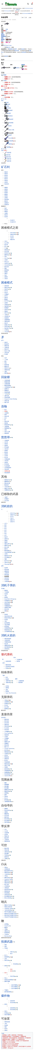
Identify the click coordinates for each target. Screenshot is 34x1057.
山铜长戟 (6, 347)
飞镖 (3, 675)
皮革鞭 (6, 924)
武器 (7, 29)
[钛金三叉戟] (6, 129)
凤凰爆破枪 (7, 604)
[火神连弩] (6, 141)
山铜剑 (6, 213)
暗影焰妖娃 (7, 752)
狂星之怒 (6, 326)
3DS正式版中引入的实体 (25, 1046)
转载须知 (18, 9)
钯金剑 (6, 209)
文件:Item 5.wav (8, 45)
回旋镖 (5, 377)
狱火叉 (6, 798)
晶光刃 (6, 292)
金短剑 (6, 182)
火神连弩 (11, 141)
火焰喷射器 (21, 680)
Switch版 (4, 86)
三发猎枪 (6, 592)
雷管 (5, 1011)
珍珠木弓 (12, 521)
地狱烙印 (6, 306)
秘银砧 (25, 66)
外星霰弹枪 (7, 628)
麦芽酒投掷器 (7, 991)
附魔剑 (6, 271)
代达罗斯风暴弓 (8, 552)
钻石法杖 (6, 729)
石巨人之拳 (7, 431)
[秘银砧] (23, 66)
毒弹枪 (6, 708)
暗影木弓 (12, 520)
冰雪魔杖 (6, 738)
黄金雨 (6, 740)
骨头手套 (12, 976)
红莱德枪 (6, 600)
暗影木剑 (12, 239)
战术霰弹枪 (7, 623)
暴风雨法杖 (7, 891)
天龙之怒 (6, 486)
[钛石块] (5, 106)
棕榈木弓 (12, 515)
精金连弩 (16, 50)
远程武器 (8, 154)
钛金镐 (9, 113)
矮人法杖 (6, 884)
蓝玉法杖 (6, 722)
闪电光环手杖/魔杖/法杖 (10, 917)
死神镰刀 (6, 307)
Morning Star (7, 936)
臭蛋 (5, 946)
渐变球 (6, 462)
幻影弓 (6, 562)
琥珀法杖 (6, 726)
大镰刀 (6, 497)
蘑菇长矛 (6, 366)
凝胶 (16, 679)
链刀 (5, 409)
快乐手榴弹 (14, 988)
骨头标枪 (15, 964)
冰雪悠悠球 (7, 459)
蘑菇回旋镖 (7, 385)
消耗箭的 (7, 506)
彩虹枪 (6, 796)
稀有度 (3, 39)
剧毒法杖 (6, 758)
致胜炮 (6, 423)
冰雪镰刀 (6, 294)
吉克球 (6, 455)
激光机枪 (6, 769)
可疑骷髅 (8, 147)
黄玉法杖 (6, 721)
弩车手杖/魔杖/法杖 (9, 911)
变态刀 (6, 313)
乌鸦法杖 (6, 887)
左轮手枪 (6, 602)
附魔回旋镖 (7, 382)
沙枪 (7, 689)
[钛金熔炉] (6, 110)
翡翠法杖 (6, 724)
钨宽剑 (6, 196)
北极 (5, 371)
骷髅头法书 (7, 741)
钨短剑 (6, 180)
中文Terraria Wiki (7, 10)
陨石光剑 (6, 266)
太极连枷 (6, 426)
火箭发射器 (7, 640)
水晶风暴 (6, 832)
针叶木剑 (12, 232)
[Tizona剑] (6, 138)
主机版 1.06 (7, 82)
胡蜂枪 (6, 812)
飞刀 (5, 393)
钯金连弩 (6, 569)
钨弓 (5, 533)
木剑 (5, 241)
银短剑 (6, 178)
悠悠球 (5, 437)
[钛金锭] (14, 67)
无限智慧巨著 (7, 801)
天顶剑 (6, 330)
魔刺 (5, 782)
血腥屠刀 (6, 202)
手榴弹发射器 (7, 642)
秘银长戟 (6, 345)
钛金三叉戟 (11, 129)
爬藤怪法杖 (7, 789)
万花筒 (6, 934)
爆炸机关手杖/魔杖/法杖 (10, 913)
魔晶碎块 (6, 791)
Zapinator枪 (7, 775)
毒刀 (11, 953)
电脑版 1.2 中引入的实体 (8, 1040)
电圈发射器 (7, 645)
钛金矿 (7, 102)
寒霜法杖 (6, 757)
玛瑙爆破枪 (7, 605)
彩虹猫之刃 (7, 328)
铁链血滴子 (7, 424)
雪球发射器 (7, 1021)
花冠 (5, 429)
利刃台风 (6, 815)
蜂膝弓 (6, 545)
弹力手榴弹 (14, 986)
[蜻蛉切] (6, 144)
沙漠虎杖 (6, 886)
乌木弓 (12, 518)
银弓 (5, 532)
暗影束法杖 (7, 841)
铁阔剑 (6, 191)
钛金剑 (10, 125)
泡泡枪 (6, 767)
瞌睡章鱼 (6, 481)
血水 (11, 971)
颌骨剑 (6, 249)
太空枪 (6, 736)
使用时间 (3, 36)
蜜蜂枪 (6, 808)
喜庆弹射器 (7, 647)
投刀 (5, 955)
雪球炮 (7, 687)
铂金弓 (6, 537)
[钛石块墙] (5, 108)
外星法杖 (6, 894)
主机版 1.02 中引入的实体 (8, 1042)
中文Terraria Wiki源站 (26, 13)
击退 (2, 33)
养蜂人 (6, 273)
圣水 (5, 972)
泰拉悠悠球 (7, 472)
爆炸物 (5, 995)
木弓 (5, 523)
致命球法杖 (7, 889)
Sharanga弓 (7, 564)
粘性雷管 (12, 1008)
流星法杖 (6, 851)
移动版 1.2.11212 (8, 91)
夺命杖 (6, 855)
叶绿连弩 (6, 579)
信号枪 (7, 686)
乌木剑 (12, 237)
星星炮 (7, 691)
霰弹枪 (6, 597)
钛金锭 (22, 49)
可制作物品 (20, 1035)
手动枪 (3, 588)
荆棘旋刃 (6, 390)
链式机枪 (6, 626)
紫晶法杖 (6, 719)
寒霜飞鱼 (6, 960)
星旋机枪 (6, 629)
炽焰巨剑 (6, 204)
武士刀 (6, 258)
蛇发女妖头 (7, 810)
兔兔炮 (6, 1025)
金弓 (5, 535)
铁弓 (5, 528)
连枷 (4, 406)
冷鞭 (5, 929)
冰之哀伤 (6, 500)
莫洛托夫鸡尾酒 (8, 979)
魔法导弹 (6, 848)
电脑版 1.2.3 (7, 77)
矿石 (4, 167)
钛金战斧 (11, 119)
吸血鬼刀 (6, 485)
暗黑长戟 (6, 364)
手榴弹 (6, 990)
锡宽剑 (6, 189)
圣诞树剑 (6, 318)
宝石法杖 (3, 717)
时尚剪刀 (6, 253)
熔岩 (6, 1030)
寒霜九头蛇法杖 (8, 906)
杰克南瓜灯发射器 (10, 666)
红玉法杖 (6, 728)
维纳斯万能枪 (7, 607)
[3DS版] (2, 95)
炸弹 (5, 1004)
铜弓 (5, 525)
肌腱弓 (6, 542)
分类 (3, 1033)
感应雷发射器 (7, 638)
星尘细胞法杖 (7, 896)
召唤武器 (9, 159)
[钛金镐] (5, 113)
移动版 (4, 89)
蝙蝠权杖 (6, 813)
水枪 (5, 700)
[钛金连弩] (3, 67)
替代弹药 (7, 654)
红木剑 (12, 236)
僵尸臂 (6, 244)
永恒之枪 (6, 352)
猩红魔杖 (6, 786)
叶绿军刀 (12, 220)
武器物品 (4, 1035)
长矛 (5, 358)
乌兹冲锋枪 (7, 624)
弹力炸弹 (12, 1002)
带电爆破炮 (7, 770)
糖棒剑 (6, 254)
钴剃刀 (6, 342)
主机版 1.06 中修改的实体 (22, 1040)
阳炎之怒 (6, 421)
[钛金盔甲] (5, 135)
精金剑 (6, 215)
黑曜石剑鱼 (7, 369)
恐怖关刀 (6, 368)
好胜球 (6, 454)
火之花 (6, 831)
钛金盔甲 (9, 135)
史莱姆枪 (6, 701)
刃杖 (5, 875)
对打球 (6, 442)
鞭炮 (5, 927)
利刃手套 (6, 251)
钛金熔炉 (10, 110)
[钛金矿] (5, 102)
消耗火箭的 (8, 635)
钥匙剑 (6, 311)
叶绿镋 (6, 354)
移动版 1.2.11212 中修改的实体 (10, 1045)
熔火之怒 (6, 547)
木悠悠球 (6, 440)
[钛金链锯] (6, 122)
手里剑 (6, 948)
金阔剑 (6, 197)
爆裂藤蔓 (6, 784)
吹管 (7, 677)
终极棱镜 (6, 772)
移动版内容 (21, 1037)
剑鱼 (5, 363)
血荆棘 (6, 793)
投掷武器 (9, 161)
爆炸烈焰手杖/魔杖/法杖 (10, 915)
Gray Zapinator (8, 733)
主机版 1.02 (7, 84)
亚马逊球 (6, 447)
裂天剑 (6, 750)
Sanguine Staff (8, 879)
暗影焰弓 (6, 555)
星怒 (5, 268)
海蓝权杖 (6, 735)
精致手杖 (6, 287)
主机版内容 (5, 1037)
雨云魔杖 (6, 788)
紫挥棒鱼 (6, 270)
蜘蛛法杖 (6, 877)
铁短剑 (6, 175)
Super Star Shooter (10, 693)
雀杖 (5, 867)
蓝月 (5, 418)
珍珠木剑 (6, 285)
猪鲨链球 (6, 433)
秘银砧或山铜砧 (6, 1039)
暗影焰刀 (6, 479)
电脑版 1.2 (7, 78)
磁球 (5, 794)
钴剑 (5, 208)
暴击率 (3, 35)
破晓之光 (6, 488)
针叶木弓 (12, 513)
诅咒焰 (6, 834)
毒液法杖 (6, 763)
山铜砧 (25, 69)
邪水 (11, 969)
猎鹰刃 (6, 277)
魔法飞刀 (6, 746)
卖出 (2, 41)
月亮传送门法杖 (8, 908)
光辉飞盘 (6, 395)
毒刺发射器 (8, 664)
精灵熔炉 (20, 682)
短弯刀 (6, 296)
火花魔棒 (6, 731)
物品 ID (8, 47)
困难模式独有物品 (6, 1036)
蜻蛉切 (10, 144)
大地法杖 (6, 839)
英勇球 (6, 450)
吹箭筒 (7, 679)
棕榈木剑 (12, 234)
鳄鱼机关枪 (7, 617)
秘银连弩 (6, 571)
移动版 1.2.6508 (8, 93)
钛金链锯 (11, 122)
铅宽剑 (6, 192)
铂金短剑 (6, 184)
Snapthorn (7, 925)
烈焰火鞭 (6, 850)
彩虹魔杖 (6, 853)
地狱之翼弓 (7, 543)
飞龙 (5, 314)
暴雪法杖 (6, 856)
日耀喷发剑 (7, 490)
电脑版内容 (23, 1036)
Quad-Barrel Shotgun (9, 599)
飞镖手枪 (8, 680)
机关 (6, 1028)
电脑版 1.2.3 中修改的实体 (18, 1039)
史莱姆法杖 (7, 869)
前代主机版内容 (13, 1037)
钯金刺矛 (6, 344)
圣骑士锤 (6, 400)
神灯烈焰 (6, 822)
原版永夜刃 (7, 321)
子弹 (14, 657)
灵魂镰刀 (6, 498)
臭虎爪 (6, 309)
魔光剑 (6, 201)
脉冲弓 (6, 560)
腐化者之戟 (7, 483)
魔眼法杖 (6, 881)
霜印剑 (6, 297)
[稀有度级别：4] (8, 39)
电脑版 (4, 75)
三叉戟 (6, 359)
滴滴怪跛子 (7, 428)
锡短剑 (6, 173)
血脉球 (6, 445)
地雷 (5, 1027)
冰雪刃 (6, 260)
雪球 (5, 944)
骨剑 (5, 256)
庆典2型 (6, 648)
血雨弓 (6, 538)
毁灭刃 (6, 290)
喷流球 (6, 452)
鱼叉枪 (6, 705)
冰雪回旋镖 (7, 383)
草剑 (5, 275)
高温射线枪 (7, 762)
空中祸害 (6, 557)
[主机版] (2, 80)
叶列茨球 (6, 464)
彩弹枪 (6, 703)
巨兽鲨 (6, 619)
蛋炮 (5, 610)
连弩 (15, 49)
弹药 (4, 30)
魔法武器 (8, 156)
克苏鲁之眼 (7, 471)
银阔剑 (6, 194)
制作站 (23, 64)
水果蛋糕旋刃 (7, 387)
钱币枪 (18, 661)
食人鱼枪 (6, 707)
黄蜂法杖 (6, 872)
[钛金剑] (6, 125)
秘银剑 (6, 211)
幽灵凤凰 (6, 550)
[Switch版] (1, 86)
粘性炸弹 (12, 1000)
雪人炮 (6, 643)
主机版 (4, 80)
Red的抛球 (7, 466)
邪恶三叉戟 (7, 765)
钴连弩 (6, 567)
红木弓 (12, 516)
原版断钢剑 (7, 319)
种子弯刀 (6, 301)
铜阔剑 (6, 187)
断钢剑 (6, 299)
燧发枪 (6, 590)
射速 (2, 38)
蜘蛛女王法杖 (7, 905)
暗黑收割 (6, 932)
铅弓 (5, 530)
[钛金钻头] (6, 115)
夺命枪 (6, 593)
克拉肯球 (6, 469)
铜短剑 (6, 172)
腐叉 (5, 361)
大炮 (5, 1023)
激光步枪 (6, 745)
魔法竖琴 (6, 837)
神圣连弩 (24, 52)
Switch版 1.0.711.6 (9, 88)
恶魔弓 (6, 540)
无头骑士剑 (7, 316)
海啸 (5, 559)
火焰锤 (6, 413)
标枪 (5, 965)
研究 (2, 42)
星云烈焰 (6, 818)
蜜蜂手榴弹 (7, 981)
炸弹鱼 (6, 1013)
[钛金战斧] (6, 119)
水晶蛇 (6, 753)
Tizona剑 (10, 138)
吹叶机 (6, 755)
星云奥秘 (6, 820)
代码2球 (6, 460)
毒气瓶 (6, 799)
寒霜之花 (6, 836)
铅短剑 (6, 177)
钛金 (2, 100)
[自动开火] (2, 25)
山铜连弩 (6, 573)
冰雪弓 (6, 554)
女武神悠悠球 (7, 467)
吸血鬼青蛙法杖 (8, 870)
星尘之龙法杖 (7, 898)
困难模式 (11, 49)
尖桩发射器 (8, 661)
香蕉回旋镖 (7, 397)
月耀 (5, 858)
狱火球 (6, 457)
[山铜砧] (23, 69)
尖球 (5, 958)
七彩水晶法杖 (7, 910)
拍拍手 (6, 289)
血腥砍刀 (6, 388)
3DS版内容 (28, 1037)
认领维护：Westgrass (7, 1047)
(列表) (5, 150)
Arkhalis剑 (6, 265)
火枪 (5, 621)
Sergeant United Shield (10, 399)
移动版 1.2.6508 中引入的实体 (9, 1046)
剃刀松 (6, 760)
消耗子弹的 (8, 585)
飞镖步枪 (8, 682)
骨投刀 (12, 951)
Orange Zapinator (8, 748)
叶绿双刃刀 (13, 222)
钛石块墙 (8, 108)
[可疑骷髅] (5, 147)
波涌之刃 (6, 324)
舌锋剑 (6, 304)
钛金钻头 (10, 115)
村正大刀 (6, 261)
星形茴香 (6, 957)
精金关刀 (6, 349)
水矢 (5, 829)
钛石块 (7, 106)
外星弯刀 (6, 263)
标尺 (5, 246)
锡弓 (5, 526)
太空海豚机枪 (7, 631)
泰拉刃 (6, 323)
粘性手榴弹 (14, 985)
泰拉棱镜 (6, 892)
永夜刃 (6, 278)
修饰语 (6, 56)
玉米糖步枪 (19, 659)
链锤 (5, 411)
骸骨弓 (6, 549)
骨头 (5, 978)
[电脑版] (2, 75)
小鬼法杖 (6, 874)
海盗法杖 (6, 882)
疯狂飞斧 (6, 402)
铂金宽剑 (6, 199)
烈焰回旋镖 (7, 392)
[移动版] (1, 89)
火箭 (3, 663)
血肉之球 (6, 416)
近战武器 (9, 152)
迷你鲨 (6, 614)
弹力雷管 (12, 1009)
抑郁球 (6, 443)
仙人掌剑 (6, 243)
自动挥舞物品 (16, 1036)
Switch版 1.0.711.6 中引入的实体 (10, 1043)
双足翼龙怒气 (7, 774)
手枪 (5, 595)
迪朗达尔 (6, 931)
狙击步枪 (6, 609)
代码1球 (6, 449)
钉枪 (7, 668)
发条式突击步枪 (8, 616)
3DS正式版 (7, 97)
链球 (5, 414)
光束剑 (6, 302)
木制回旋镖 (7, 380)
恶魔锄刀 (6, 743)
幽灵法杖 (6, 817)
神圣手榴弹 (7, 1014)
